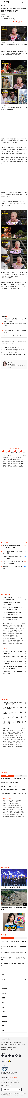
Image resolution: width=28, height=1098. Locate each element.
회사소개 (3, 1077)
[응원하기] (13, 362)
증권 (3, 974)
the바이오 (4, 988)
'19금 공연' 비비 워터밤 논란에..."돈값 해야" (14, 335)
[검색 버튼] (22, 1)
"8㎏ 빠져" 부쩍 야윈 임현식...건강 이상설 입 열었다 (13, 790)
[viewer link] (25, 38)
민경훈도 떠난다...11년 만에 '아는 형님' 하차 (11, 786)
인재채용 (7, 1077)
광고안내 (3, 1082)
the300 (4, 979)
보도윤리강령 (8, 1085)
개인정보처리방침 (13, 1077)
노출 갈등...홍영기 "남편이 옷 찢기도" (9, 782)
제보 (3, 1026)
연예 (4, 5)
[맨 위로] (25, 1092)
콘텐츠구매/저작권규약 (14, 1082)
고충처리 (3, 1085)
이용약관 (16, 1080)
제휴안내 (7, 1082)
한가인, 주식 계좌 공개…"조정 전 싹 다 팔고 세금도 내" (13, 793)
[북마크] (25, 22)
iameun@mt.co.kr (12, 364)
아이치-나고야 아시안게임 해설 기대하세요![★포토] (13, 887)
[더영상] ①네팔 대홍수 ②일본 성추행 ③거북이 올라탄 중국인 (13, 908)
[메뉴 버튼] (25, 1)
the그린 (4, 993)
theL (3, 984)
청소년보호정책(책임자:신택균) (7, 1080)
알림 (3, 1030)
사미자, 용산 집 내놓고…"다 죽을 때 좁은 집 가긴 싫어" (13, 778)
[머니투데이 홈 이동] (6, 1039)
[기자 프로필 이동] (4, 363)
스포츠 (3, 1012)
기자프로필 (4, 1021)
